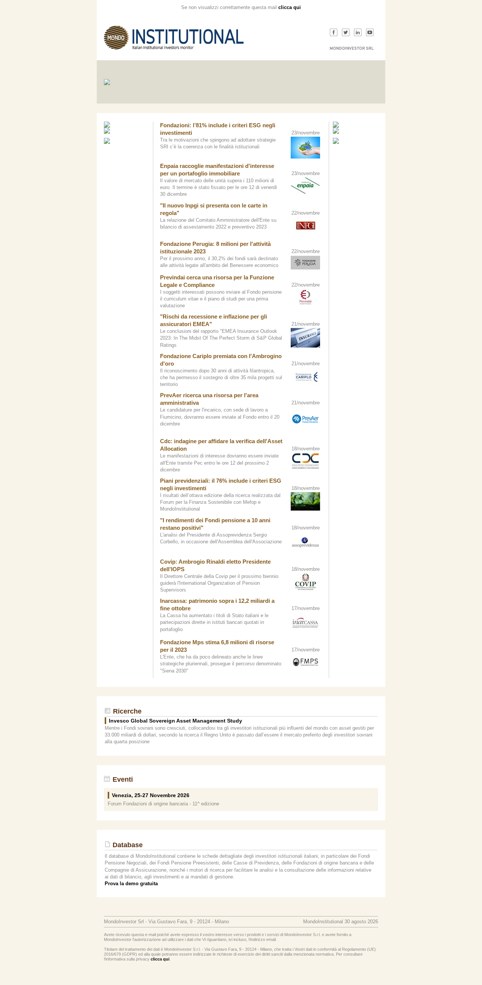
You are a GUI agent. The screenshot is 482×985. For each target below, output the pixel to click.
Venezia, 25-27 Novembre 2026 (150, 795)
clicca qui (289, 7)
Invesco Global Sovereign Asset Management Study (175, 721)
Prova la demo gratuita (131, 883)
